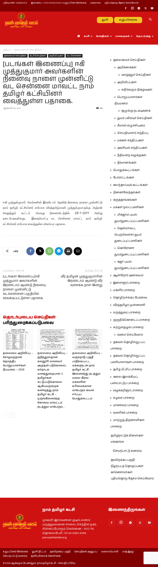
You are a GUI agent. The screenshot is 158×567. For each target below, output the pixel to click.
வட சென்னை (74, 55)
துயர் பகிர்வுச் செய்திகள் (134, 118)
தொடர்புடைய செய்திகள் (29, 317)
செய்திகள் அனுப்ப (86, 552)
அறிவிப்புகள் (56, 55)
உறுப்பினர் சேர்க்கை (15, 552)
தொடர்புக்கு (143, 36)
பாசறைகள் (122, 36)
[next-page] (12, 415)
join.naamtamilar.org (54, 537)
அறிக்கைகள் (126, 67)
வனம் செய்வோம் (130, 334)
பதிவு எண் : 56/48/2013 (15, 3)
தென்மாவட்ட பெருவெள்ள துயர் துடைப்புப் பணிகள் (128, 234)
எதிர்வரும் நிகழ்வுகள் (136, 89)
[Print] (68, 251)
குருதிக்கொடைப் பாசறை (131, 320)
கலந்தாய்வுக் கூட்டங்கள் (130, 185)
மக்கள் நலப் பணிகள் (128, 207)
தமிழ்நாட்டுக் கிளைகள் (127, 435)
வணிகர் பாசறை (125, 412)
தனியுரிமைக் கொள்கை (45, 556)
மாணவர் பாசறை (126, 405)
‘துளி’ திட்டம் (39, 552)
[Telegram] (139, 9)
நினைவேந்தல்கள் (127, 192)
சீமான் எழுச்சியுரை (131, 125)
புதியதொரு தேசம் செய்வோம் (132, 478)
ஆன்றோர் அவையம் (128, 275)
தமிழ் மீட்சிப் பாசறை (127, 369)
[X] (145, 9)
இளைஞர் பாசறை (126, 283)
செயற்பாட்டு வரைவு (127, 451)
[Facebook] (126, 9)
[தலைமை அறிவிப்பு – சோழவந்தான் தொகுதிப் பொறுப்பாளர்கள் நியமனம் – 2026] (18, 339)
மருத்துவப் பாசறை (127, 312)
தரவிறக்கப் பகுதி (123, 460)
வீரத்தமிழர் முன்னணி (129, 305)
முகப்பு (7, 50)
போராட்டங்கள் (123, 177)
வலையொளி (109, 552)
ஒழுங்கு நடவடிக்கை (135, 110)
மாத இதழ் (128, 552)
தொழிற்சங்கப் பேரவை (130, 297)
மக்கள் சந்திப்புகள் (130, 140)
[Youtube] (152, 9)
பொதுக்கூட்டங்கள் (126, 170)
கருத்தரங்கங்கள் (125, 200)
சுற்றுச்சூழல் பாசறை (128, 327)
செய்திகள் (102, 36)
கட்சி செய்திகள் (38, 55)
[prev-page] (5, 415)
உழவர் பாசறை (124, 398)
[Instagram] (132, 9)
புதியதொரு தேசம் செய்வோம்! (121, 3)
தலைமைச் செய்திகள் (15, 55)
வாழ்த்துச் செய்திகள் (136, 75)
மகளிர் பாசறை (124, 290)
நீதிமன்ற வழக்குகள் (131, 155)
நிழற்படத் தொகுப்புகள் (127, 466)
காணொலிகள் (121, 472)
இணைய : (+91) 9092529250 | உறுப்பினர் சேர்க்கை (58, 3)
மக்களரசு (95, 3)
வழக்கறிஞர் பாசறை (128, 390)
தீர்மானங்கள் (126, 162)
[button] (150, 20)
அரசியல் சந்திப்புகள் (132, 148)
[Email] (78, 251)
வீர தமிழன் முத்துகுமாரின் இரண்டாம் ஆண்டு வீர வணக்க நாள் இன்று (81, 280)
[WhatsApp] (49, 251)
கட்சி (86, 36)
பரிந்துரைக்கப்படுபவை (28, 323)
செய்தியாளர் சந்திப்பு (132, 133)
